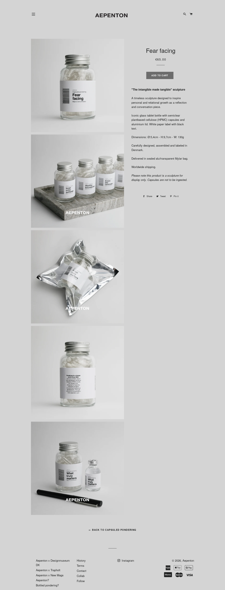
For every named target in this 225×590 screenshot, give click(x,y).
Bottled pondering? (47, 585)
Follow (81, 581)
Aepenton (188, 560)
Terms (80, 565)
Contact (81, 571)
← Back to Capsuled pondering (112, 529)
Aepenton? (42, 580)
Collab (80, 576)
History (81, 560)
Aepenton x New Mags (50, 575)
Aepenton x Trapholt (48, 570)
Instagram (127, 560)
